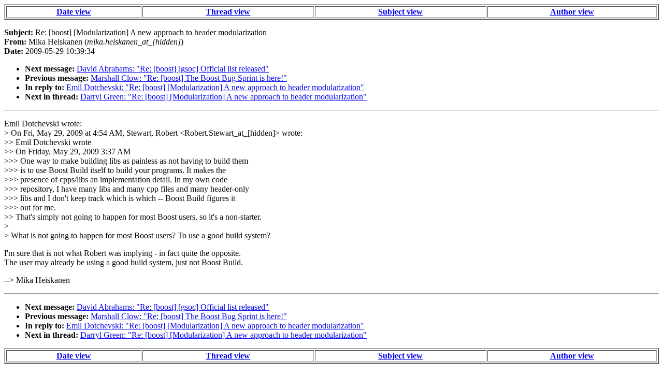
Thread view (228, 11)
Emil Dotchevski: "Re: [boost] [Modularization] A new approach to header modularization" (215, 87)
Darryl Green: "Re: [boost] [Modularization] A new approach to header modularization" (223, 96)
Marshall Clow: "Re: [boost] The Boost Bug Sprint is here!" (189, 78)
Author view (572, 11)
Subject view (400, 11)
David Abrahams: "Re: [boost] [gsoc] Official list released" (173, 68)
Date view (73, 11)
